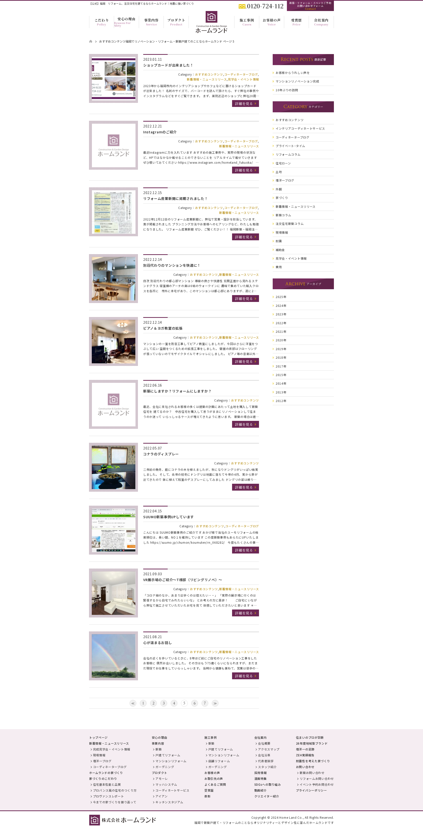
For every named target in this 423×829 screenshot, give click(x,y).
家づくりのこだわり (103, 778)
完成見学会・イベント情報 (111, 749)
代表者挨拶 (266, 761)
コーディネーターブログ (241, 74)
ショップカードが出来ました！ (168, 65)
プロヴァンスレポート (108, 796)
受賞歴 (209, 790)
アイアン (161, 796)
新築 (158, 749)
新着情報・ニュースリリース (207, 79)
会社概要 (264, 743)
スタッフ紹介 (267, 767)
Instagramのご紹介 (160, 131)
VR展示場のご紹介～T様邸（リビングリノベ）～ (182, 579)
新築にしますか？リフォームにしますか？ (177, 391)
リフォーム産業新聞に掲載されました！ (175, 198)
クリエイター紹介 (266, 796)
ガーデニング (164, 767)
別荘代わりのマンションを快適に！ (172, 265)
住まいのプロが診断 (310, 737)
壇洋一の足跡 (305, 749)
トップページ (98, 737)
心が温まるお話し (157, 642)
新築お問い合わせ (312, 773)
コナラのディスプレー (161, 453)
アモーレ (161, 778)
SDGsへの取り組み (267, 784)
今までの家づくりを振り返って (114, 802)
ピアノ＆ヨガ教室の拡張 (163, 328)
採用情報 (260, 773)
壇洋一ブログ (102, 761)
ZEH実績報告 (305, 755)
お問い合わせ (305, 767)
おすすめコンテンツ (209, 74)
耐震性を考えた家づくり (313, 761)
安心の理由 (159, 737)
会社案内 (260, 737)
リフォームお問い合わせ (317, 778)
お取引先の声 (213, 778)
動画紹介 (260, 790)
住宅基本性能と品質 (107, 784)
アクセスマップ (269, 749)
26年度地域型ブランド (312, 743)
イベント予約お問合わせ (317, 784)
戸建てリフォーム (167, 755)
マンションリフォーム (171, 761)
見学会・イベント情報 (243, 79)
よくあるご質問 (215, 784)
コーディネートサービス (172, 790)
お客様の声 (212, 773)
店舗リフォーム (219, 761)
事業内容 (158, 743)
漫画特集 (260, 778)
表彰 (207, 796)
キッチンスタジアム (169, 802)
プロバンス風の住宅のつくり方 (115, 790)
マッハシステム (166, 784)
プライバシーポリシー (311, 790)
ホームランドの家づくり (106, 773)
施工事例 (210, 737)
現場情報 (99, 755)
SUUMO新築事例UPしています (168, 516)
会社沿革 (264, 755)
